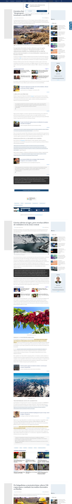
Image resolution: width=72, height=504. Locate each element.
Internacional (18, 1)
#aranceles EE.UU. (35, 203)
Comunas (12, 1)
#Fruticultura (30, 447)
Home (7, 1)
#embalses (25, 447)
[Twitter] (31, 210)
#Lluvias (35, 447)
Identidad (36, 1)
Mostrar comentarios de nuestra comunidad (32, 190)
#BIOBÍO (22, 203)
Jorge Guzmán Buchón (19, 227)
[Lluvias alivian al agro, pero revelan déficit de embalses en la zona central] (54, 57)
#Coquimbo (16, 447)
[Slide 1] (57, 80)
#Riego (21, 447)
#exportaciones (16, 203)
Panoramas (51, 1)
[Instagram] (38, 210)
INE (20, 58)
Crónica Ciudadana (42, 1)
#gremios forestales (28, 203)
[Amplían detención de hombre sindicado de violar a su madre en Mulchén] (54, 33)
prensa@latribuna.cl (38, 214)
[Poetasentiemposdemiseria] (58, 68)
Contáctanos (31, 218)
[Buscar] (63, 1)
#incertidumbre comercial (18, 205)
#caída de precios (42, 203)
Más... (56, 1)
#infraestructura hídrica (41, 447)
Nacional (24, 1)
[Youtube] (45, 210)
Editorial (30, 1)
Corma (32, 96)
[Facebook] (24, 210)
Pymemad (23, 140)
